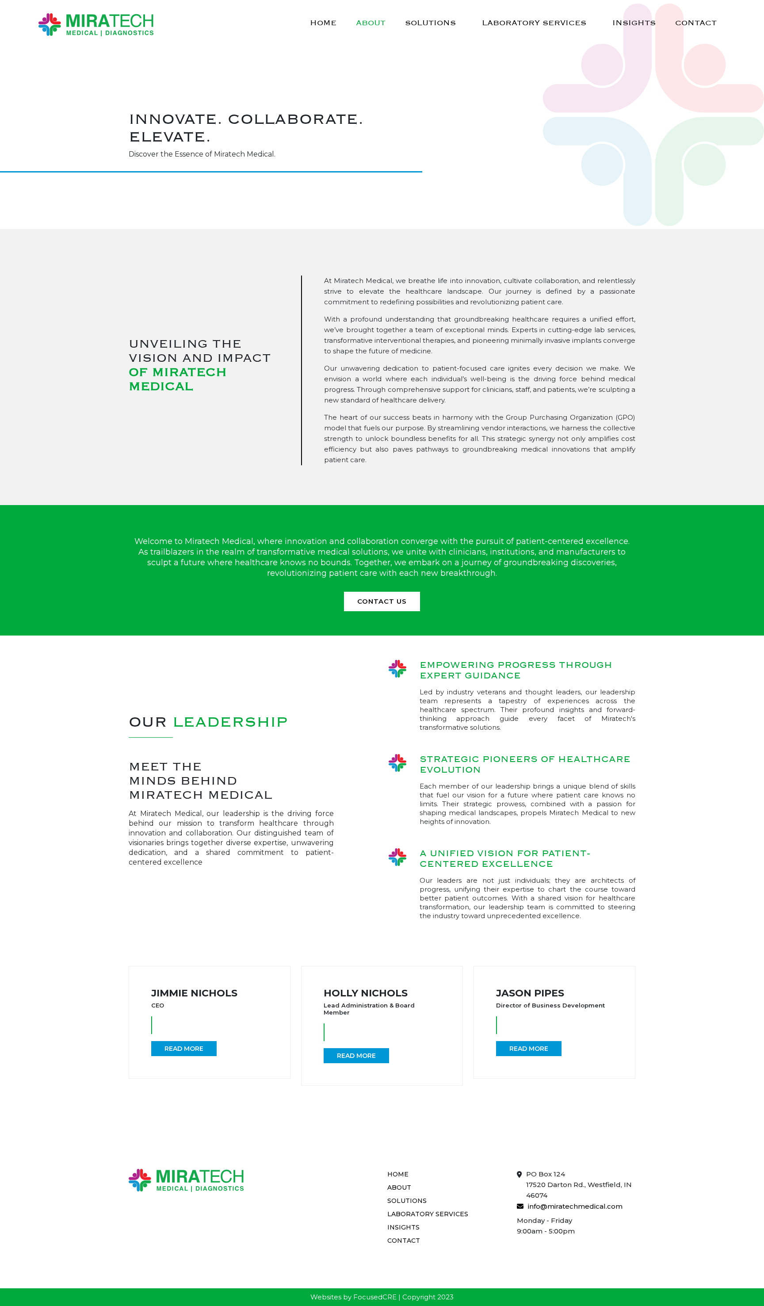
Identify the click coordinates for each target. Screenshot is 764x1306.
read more (183, 1049)
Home (323, 23)
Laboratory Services (534, 23)
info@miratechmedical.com (575, 1206)
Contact (696, 23)
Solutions (430, 23)
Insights (634, 23)
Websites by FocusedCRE (353, 1297)
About (371, 23)
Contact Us (382, 601)
